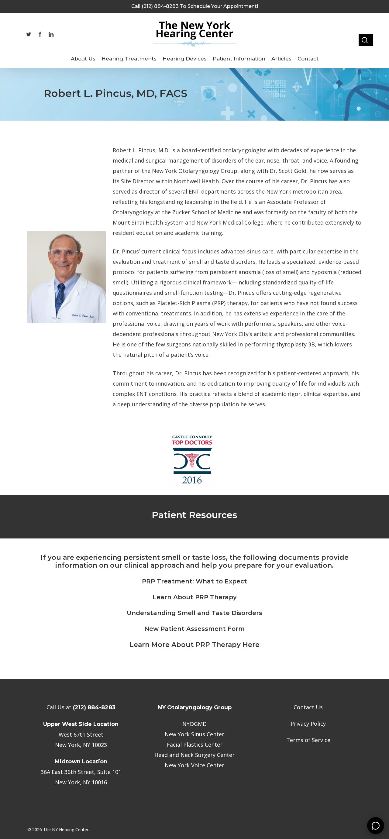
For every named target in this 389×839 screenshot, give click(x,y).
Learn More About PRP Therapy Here (194, 645)
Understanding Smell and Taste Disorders (194, 613)
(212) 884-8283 (94, 707)
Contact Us (308, 707)
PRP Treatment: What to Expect (194, 581)
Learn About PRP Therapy (195, 597)
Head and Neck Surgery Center (194, 754)
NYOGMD (194, 723)
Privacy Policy (308, 723)
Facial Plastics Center (194, 744)
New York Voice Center (194, 765)
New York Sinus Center (194, 734)
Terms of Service (308, 740)
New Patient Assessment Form (194, 628)
